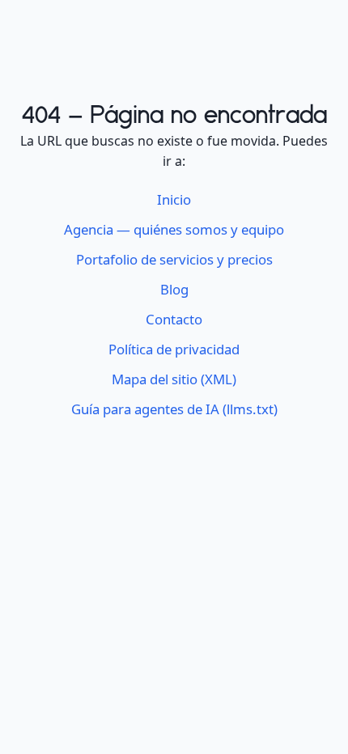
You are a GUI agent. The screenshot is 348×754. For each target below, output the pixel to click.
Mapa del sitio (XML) (174, 379)
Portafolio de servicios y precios (174, 259)
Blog (174, 289)
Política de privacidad (174, 349)
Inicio (174, 199)
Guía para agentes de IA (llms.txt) (174, 409)
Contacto (174, 319)
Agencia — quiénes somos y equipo (174, 229)
